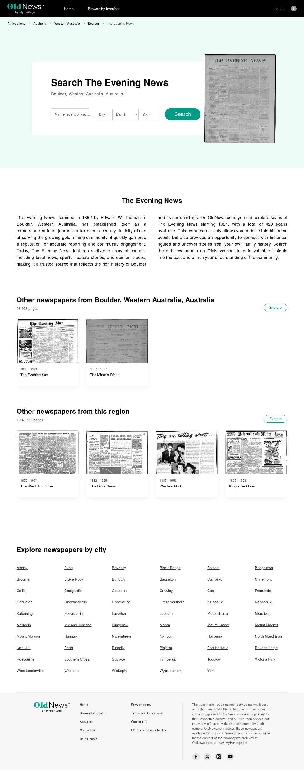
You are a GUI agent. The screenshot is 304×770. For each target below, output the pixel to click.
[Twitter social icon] (207, 756)
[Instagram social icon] (219, 756)
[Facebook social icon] (196, 756)
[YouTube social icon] (230, 756)
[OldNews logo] (25, 6)
